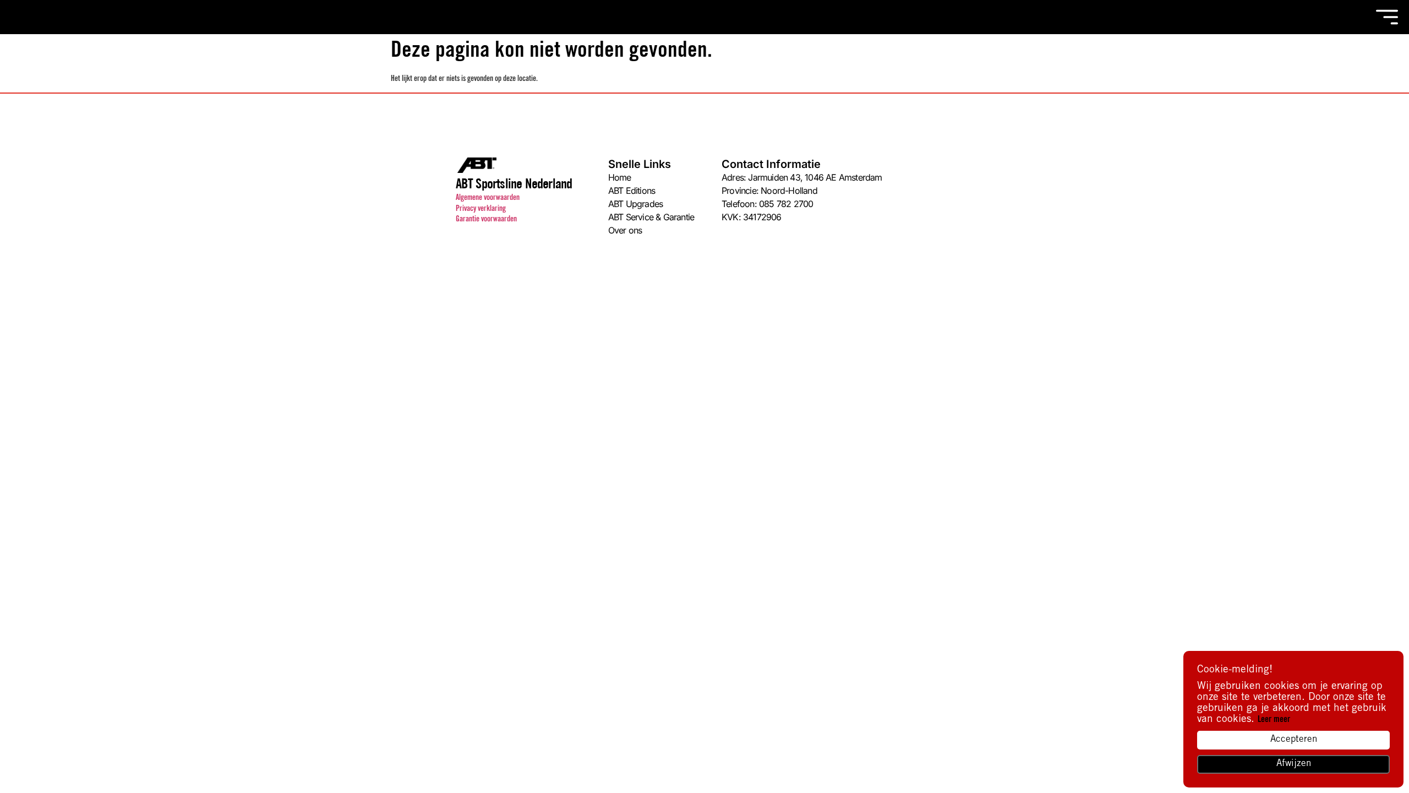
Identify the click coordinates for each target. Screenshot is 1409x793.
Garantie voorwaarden (486, 220)
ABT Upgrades (635, 203)
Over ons (625, 230)
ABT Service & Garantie (651, 216)
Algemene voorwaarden (488, 198)
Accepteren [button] (1293, 740)
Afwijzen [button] (1293, 764)
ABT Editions (631, 190)
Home (619, 177)
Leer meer (1274, 719)
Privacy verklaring (481, 209)
